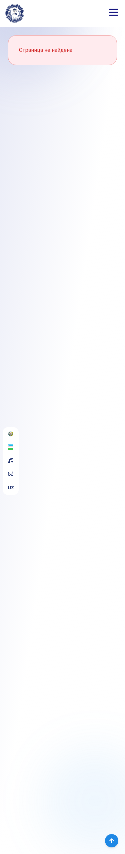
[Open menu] (114, 12)
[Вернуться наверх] (111, 840)
